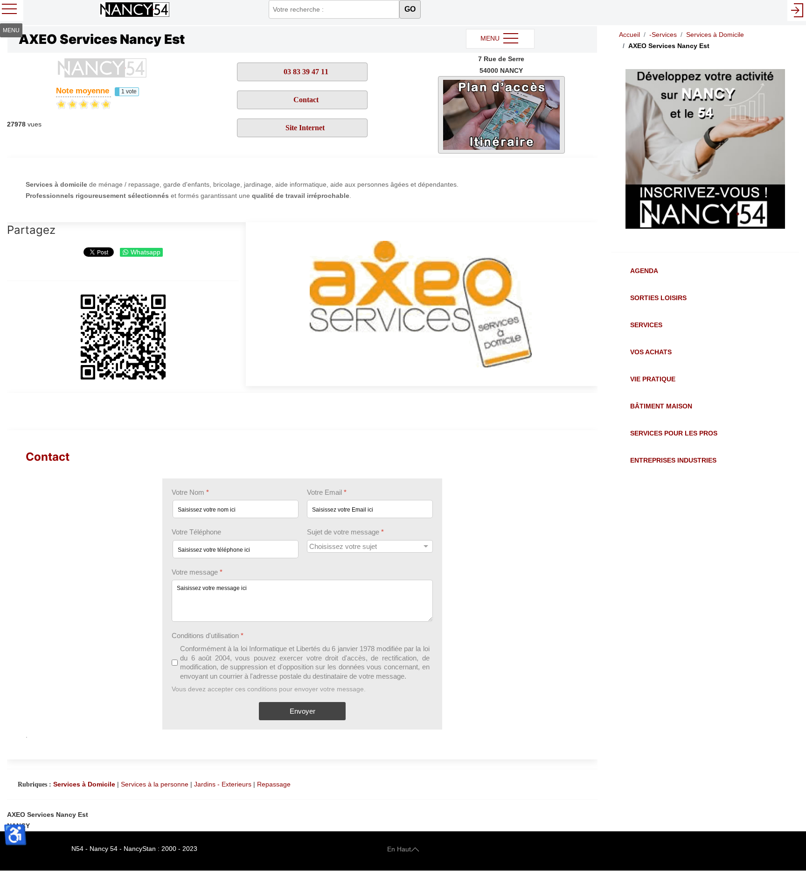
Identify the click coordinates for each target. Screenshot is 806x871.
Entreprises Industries (673, 460)
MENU (490, 38)
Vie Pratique (652, 379)
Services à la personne (154, 784)
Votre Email (327, 492)
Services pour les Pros (673, 433)
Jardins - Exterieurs (222, 784)
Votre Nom (190, 492)
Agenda (644, 270)
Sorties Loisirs (658, 298)
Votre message (197, 572)
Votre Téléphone (196, 532)
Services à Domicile (84, 784)
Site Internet (305, 128)
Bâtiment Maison (661, 406)
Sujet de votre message (345, 532)
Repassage (274, 784)
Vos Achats (651, 352)
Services (646, 325)
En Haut (399, 848)
